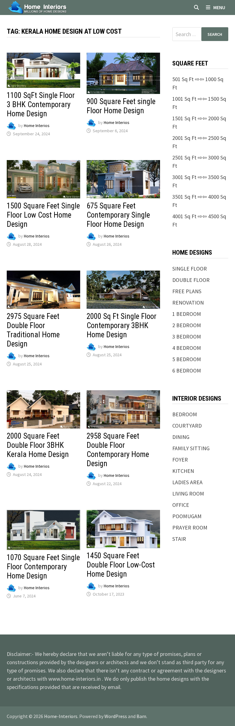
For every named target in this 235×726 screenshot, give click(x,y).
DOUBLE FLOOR (191, 279)
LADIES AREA (187, 482)
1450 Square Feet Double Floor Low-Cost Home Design (121, 564)
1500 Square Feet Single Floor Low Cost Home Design (43, 215)
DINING (180, 436)
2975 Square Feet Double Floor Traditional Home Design (33, 330)
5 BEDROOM (186, 359)
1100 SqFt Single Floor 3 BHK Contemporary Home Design (41, 104)
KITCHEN (183, 470)
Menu (219, 7)
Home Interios (37, 125)
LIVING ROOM (188, 493)
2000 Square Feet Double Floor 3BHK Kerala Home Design (38, 445)
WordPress (115, 716)
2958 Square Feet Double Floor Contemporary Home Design (118, 450)
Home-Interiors (60, 716)
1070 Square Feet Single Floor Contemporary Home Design (43, 566)
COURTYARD (187, 425)
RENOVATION (188, 302)
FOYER (180, 459)
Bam (141, 716)
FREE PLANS (186, 291)
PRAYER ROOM (189, 527)
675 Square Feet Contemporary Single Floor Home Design (118, 215)
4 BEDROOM (186, 347)
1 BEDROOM (186, 313)
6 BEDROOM (186, 370)
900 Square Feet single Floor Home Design (121, 106)
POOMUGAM (187, 516)
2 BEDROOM (186, 325)
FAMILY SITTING (191, 448)
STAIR (179, 538)
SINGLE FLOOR (189, 268)
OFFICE (180, 504)
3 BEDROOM (186, 336)
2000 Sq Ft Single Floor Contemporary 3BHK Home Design (121, 325)
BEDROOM (184, 414)
